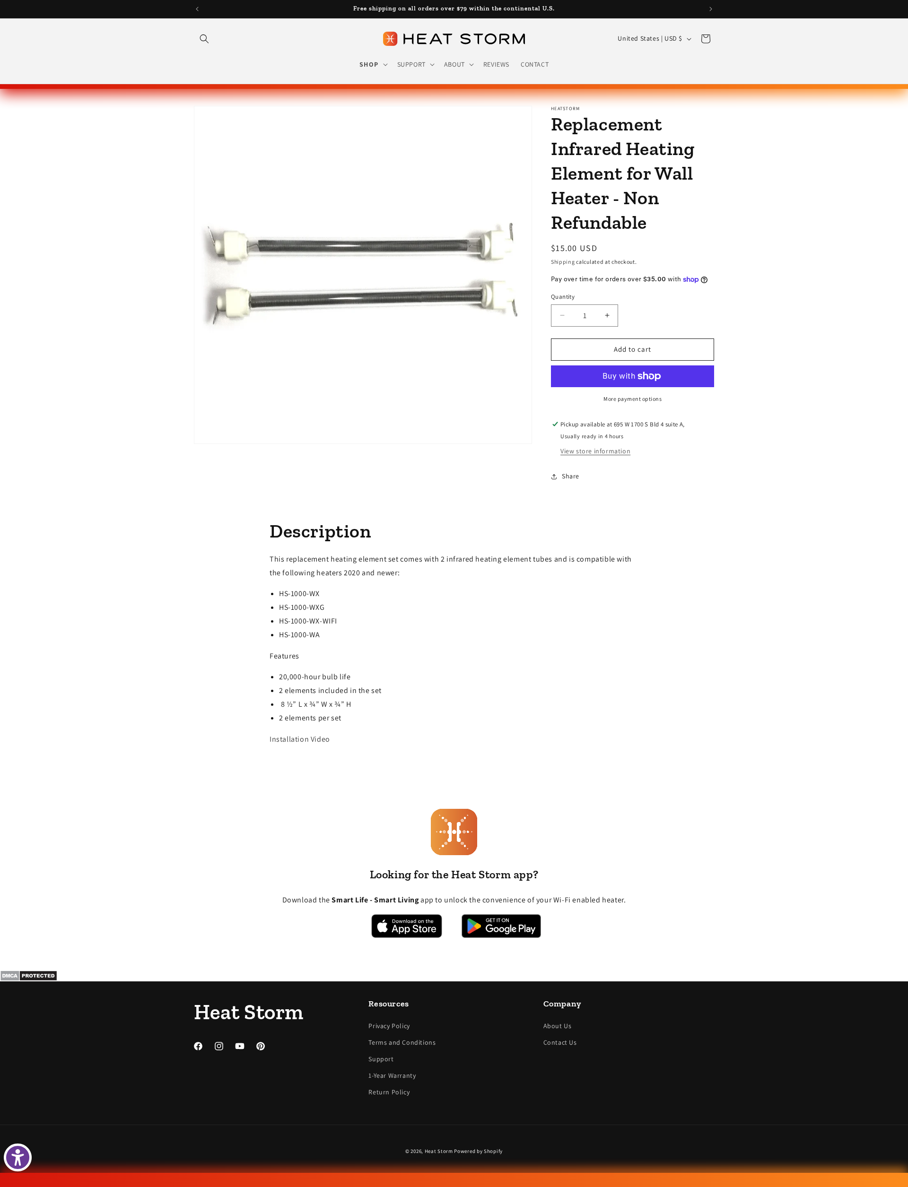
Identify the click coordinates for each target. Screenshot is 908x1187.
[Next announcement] (710, 9)
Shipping (563, 261)
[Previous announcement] (197, 9)
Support (380, 1059)
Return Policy (389, 1092)
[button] (204, 38)
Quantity (563, 297)
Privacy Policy (389, 1026)
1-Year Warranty (392, 1075)
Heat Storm (439, 1151)
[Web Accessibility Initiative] (17, 1157)
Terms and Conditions (402, 1042)
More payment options (632, 398)
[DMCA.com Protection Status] (454, 975)
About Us (557, 1026)
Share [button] (570, 476)
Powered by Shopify (478, 1151)
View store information (595, 451)
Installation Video (300, 739)
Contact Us (560, 1042)
